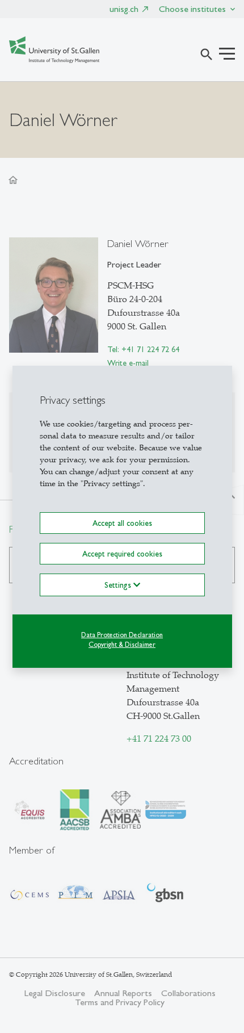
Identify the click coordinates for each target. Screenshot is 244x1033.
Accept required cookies (122, 553)
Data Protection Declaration (122, 635)
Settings (118, 584)
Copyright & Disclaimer (122, 645)
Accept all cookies (122, 522)
